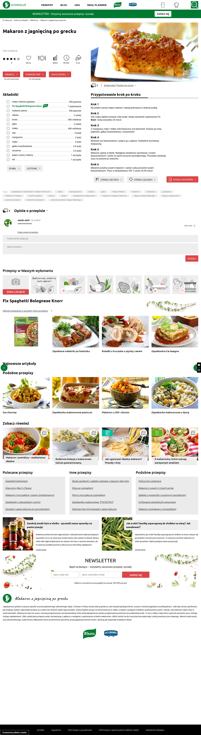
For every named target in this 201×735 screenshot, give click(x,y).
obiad (63, 196)
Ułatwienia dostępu (155, 730)
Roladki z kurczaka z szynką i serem (122, 351)
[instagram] (199, 370)
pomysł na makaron (35, 200)
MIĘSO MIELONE (118, 192)
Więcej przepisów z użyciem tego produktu (25, 311)
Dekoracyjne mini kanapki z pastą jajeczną (94, 509)
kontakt (40, 730)
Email (13, 168)
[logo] (14, 5)
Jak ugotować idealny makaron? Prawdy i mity (123, 460)
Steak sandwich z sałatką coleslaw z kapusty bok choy (100, 481)
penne (51, 196)
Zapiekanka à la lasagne (165, 351)
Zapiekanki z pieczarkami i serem (22, 502)
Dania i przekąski (21, 20)
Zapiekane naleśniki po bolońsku (71, 351)
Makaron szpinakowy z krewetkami (157, 509)
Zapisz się (136, 575)
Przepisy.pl (7, 20)
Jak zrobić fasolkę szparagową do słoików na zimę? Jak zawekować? (158, 525)
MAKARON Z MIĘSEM (13, 196)
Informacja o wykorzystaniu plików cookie (119, 730)
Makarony (34, 20)
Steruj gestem (109, 179)
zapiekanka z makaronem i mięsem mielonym (31, 192)
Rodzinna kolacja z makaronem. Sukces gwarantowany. (74, 460)
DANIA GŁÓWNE (75, 192)
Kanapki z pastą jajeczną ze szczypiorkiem (27, 509)
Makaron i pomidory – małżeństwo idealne (25, 459)
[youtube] (199, 365)
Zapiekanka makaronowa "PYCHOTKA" (92, 502)
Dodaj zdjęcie (16, 291)
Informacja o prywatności (80, 730)
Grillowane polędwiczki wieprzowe (157, 502)
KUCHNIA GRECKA (35, 196)
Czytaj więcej (41, 550)
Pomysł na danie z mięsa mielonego (66, 200)
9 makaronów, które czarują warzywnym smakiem (171, 460)
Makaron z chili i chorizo (115, 412)
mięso (59, 192)
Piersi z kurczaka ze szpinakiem (88, 495)
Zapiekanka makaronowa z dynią (170, 412)
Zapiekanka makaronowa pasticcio (72, 412)
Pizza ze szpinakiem (82, 488)
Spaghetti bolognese (16, 481)
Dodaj (192, 258)
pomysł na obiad (12, 200)
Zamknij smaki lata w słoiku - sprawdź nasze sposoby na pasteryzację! (59, 525)
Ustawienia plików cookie (14, 732)
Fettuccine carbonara (149, 481)
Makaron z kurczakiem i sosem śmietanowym (29, 495)
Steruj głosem (143, 179)
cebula (91, 192)
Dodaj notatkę (183, 179)
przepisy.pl (12, 51)
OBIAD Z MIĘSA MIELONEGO (144, 196)
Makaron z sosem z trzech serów (156, 488)
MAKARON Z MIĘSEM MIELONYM (114, 196)
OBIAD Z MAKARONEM (170, 196)
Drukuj (10, 74)
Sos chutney (10, 412)
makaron (135, 192)
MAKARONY (151, 192)
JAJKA (103, 192)
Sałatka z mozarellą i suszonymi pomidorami (162, 495)
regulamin (56, 730)
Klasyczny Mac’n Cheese (18, 488)
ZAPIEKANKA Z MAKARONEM (84, 196)
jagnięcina (166, 192)
